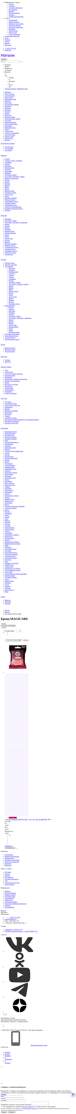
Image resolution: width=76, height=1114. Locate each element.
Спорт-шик (8, 572)
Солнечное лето (10, 556)
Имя (2, 1096)
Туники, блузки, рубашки (13, 160)
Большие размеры (11, 198)
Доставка (12, 6)
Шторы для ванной (11, 411)
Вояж (6, 545)
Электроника (9, 390)
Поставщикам (9, 907)
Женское (4, 155)
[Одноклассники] (19, 967)
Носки (7, 189)
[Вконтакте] (19, 951)
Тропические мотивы (12, 542)
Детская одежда (10, 337)
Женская (7, 600)
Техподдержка (9, 884)
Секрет (7, 531)
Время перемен (10, 576)
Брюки (7, 182)
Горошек (8, 583)
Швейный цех (9, 858)
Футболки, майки (11, 175)
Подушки (8, 414)
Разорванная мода (11, 432)
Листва (7, 455)
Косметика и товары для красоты (16, 379)
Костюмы (8, 166)
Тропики (8, 446)
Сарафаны (8, 162)
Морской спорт (10, 485)
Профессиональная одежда (14, 208)
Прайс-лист (9, 900)
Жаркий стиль (9, 499)
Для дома (4, 398)
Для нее (7, 524)
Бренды (7, 43)
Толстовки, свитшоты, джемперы (16, 222)
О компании (9, 855)
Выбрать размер (10, 895)
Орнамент (8, 488)
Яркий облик (9, 581)
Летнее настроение (11, 554)
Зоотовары (8, 391)
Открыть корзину (11, 89)
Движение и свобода (12, 535)
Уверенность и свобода (12, 568)
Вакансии (8, 865)
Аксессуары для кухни (12, 405)
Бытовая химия (10, 375)
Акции (7, 41)
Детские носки (10, 263)
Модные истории (10, 437)
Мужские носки (10, 350)
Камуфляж (8, 481)
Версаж (7, 449)
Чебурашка (8, 492)
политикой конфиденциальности (30, 1108)
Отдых (7, 453)
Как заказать (13, 9)
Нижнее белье (9, 191)
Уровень (7, 471)
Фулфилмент (13, 20)
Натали (7, 610)
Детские (7, 360)
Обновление (9, 444)
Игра (6, 440)
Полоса (7, 494)
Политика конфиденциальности (15, 904)
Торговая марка (10, 896)
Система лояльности (16, 8)
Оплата (11, 4)
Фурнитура (8, 386)
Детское (3, 259)
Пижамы (8, 173)
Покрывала (8, 407)
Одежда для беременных (13, 207)
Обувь (7, 196)
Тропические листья (11, 496)
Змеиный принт (10, 433)
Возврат (11, 11)
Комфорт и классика (12, 563)
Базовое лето (9, 501)
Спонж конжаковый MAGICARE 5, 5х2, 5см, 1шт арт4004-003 (26, 819)
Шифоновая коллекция (12, 544)
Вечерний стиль (10, 478)
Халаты (7, 159)
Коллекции (4, 428)
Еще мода (8, 560)
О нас (7, 38)
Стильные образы (11, 577)
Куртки (7, 180)
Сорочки (8, 169)
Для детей (8, 150)
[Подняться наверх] (1, 1066)
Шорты (7, 185)
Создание (8, 551)
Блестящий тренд (10, 549)
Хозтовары (8, 377)
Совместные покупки (16, 16)
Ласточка (8, 476)
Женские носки (10, 348)
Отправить (12, 1112)
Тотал (7, 579)
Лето (6, 561)
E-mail (3, 1098)
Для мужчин (9, 147)
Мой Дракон (9, 474)
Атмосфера (8, 503)
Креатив (7, 586)
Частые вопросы (14, 13)
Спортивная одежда (11, 201)
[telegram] (19, 997)
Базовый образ (10, 467)
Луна (6, 519)
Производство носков (16, 24)
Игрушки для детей (11, 384)
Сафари (7, 487)
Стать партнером (14, 34)
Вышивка (12, 29)
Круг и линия (9, 483)
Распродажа (13, 817)
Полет (7, 510)
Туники (11, 277)
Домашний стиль (10, 469)
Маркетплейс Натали (12, 856)
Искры (7, 460)
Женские (8, 362)
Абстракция (9, 464)
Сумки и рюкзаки (11, 393)
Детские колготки (11, 265)
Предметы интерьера (12, 421)
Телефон (4, 1100)
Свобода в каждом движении (15, 506)
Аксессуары (9, 194)
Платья (7, 164)
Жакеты (7, 242)
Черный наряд (9, 528)
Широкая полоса (10, 448)
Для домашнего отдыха (12, 570)
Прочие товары (6, 367)
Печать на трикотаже (16, 27)
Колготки (4, 356)
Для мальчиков (10, 305)
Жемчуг (7, 520)
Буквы (7, 480)
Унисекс (7, 210)
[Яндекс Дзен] (19, 1012)
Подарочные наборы (8, 143)
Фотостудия (13, 32)
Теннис (7, 497)
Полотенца (8, 412)
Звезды (7, 517)
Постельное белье (11, 403)
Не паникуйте (9, 435)
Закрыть (4, 1112)
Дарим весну (9, 567)
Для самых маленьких (12, 334)
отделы (3, 1094)
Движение (8, 513)
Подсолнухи (9, 490)
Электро (7, 588)
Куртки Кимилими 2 (12, 442)
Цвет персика (9, 529)
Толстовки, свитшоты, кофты (15, 176)
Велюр (7, 462)
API (6, 881)
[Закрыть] (1, 1083)
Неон (6, 592)
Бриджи (7, 184)
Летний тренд (9, 538)
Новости (8, 40)
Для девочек (9, 266)
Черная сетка (9, 456)
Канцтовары (9, 388)
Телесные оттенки (11, 472)
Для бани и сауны (11, 418)
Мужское (4, 215)
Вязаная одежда (10, 200)
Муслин (7, 512)
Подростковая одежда (12, 339)
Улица (7, 515)
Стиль (7, 584)
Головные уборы (10, 192)
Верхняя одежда (14, 304)
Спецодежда (9, 254)
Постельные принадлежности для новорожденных (22, 419)
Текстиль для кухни (11, 423)
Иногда (7, 540)
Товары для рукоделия (12, 381)
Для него (8, 526)
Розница (11, 15)
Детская (7, 604)
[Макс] (6, 1015)
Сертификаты (9, 898)
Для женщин (9, 148)
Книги (7, 383)
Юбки (7, 187)
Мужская (8, 602)
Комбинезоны (9, 168)
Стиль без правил (11, 508)
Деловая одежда (10, 203)
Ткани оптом (13, 31)
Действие (8, 547)
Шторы (7, 409)
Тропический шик (11, 558)
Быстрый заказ (10, 848)
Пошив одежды (14, 22)
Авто (6, 370)
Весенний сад (9, 590)
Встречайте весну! (11, 552)
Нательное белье (10, 233)
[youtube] (19, 982)
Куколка (7, 522)
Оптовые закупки (15, 25)
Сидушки (8, 402)
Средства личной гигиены (14, 374)
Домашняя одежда (11, 205)
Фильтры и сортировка (8, 625)
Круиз (7, 504)
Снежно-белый (10, 465)
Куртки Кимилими (11, 458)
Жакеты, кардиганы (11, 178)
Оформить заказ (22, 89)
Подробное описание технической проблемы (16, 1105)
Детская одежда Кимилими (14, 451)
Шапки (11, 298)
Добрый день (9, 565)
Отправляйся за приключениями (16, 574)
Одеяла (7, 416)
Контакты (8, 45)
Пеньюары (8, 171)
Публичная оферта (11, 902)
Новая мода (9, 536)
